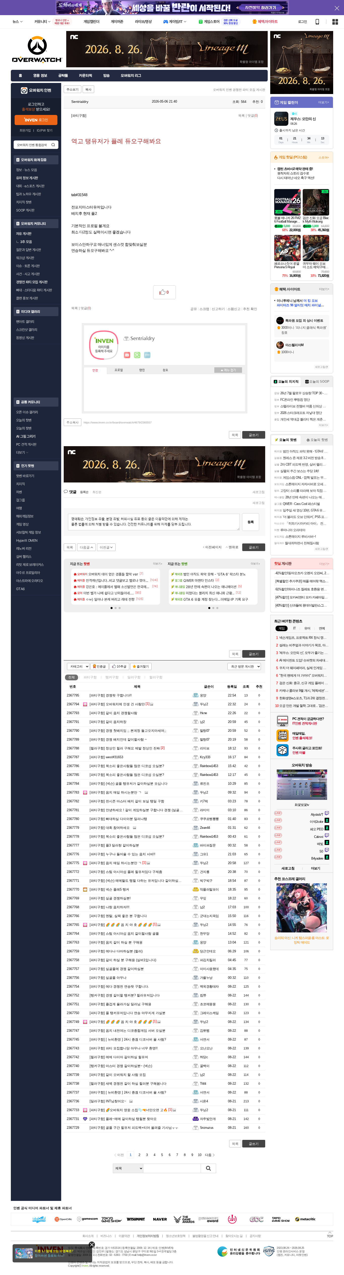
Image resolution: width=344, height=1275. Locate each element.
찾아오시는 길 (234, 1236)
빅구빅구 (206, 881)
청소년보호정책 (175, 1236)
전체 (71, 677)
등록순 (84, 492)
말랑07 (205, 731)
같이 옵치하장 (108, 722)
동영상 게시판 (25, 338)
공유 (193, 309)
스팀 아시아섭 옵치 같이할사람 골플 (124, 933)
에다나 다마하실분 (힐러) (116, 951)
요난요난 (206, 1048)
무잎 (203, 898)
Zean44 (205, 828)
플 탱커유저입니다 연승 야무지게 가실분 (127, 1013)
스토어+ (324, 157)
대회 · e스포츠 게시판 (30, 186)
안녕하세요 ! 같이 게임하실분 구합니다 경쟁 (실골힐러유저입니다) (146, 810)
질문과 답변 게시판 (28, 250)
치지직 (20, 484)
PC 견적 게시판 (26, 444)
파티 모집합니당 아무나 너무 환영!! (124, 1048)
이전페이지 (213, 547)
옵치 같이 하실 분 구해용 (116, 942)
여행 (19, 508)
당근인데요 (208, 951)
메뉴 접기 (228, 370)
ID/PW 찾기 (44, 130)
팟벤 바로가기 (25, 476)
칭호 (165, 370)
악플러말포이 (209, 889)
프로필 (119, 370)
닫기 (92, 1244)
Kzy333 (205, 757)
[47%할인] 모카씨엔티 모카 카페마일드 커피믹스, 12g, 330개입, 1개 (302, 597)
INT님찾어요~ (108, 1101)
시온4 (204, 1101)
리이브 (204, 748)
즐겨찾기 (143, 666)
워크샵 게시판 (25, 258)
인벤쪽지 (127, 355)
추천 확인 (250, 309)
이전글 (105, 547)
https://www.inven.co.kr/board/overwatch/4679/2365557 (118, 422)
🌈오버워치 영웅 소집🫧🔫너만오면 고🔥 (128, 1110)
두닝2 (204, 704)
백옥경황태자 (209, 986)
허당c (204, 1057)
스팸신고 (233, 309)
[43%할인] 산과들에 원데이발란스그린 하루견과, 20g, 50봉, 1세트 (302, 605)
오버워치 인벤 (40, 90)
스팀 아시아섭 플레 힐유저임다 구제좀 (126, 872)
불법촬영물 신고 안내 (205, 1236)
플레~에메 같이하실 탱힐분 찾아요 (123, 1119)
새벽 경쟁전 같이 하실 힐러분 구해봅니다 (128, 1083)
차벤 (19, 492)
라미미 (204, 810)
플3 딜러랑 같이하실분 (114, 845)
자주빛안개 (208, 1119)
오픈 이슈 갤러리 (27, 412)
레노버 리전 (23, 549)
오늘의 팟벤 (23, 428)
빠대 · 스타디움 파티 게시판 (34, 290)
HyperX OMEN (26, 540)
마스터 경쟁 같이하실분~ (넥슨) (121, 1066)
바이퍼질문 (208, 845)
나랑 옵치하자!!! (109, 907)
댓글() (253, 115)
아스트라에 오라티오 (29, 581)
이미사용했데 (209, 969)
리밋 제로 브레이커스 (30, 565)
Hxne (203, 713)
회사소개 (87, 1236)
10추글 (121, 666)
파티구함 (90, 677)
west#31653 (106, 757)
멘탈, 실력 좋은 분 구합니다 (118, 916)
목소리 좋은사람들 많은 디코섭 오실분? (127, 766)
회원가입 (25, 130)
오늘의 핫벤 (23, 420)
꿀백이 (204, 1066)
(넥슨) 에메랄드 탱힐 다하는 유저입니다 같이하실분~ (137, 881)
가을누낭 (206, 978)
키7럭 (204, 801)
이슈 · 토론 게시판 (28, 266)
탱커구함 (112, 677)
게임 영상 (22, 524)
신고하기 (218, 309)
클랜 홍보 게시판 (27, 298)
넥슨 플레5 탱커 (109, 889)
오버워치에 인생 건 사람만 (117, 704)
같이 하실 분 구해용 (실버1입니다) (123, 960)
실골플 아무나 (108, 978)
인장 (95, 370)
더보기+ (157, 563)
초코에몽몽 (208, 1004)
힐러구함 (155, 677)
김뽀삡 (204, 1031)
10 (199, 1155)
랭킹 (142, 370)
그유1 (204, 854)
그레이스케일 (209, 1013)
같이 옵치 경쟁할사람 (113, 713)
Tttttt (203, 1083)
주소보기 (72, 89)
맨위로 (233, 547)
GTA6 (20, 589)
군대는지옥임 (209, 916)
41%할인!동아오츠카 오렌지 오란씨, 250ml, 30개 (302, 573)
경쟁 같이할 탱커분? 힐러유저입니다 (125, 995)
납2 (202, 722)
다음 (208, 1155)
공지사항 (255, 1236)
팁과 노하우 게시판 (28, 194)
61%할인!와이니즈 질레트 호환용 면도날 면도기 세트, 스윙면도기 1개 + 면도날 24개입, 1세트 (302, 589)
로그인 (302, 22)
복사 (88, 89)
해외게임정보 (24, 516)
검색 (53, 145)
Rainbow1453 (209, 766)
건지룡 (204, 872)
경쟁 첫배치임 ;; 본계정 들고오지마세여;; (128, 731)
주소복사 (72, 422)
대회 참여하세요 (110, 828)
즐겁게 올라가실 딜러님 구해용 (120, 1004)
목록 (241, 115)
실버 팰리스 (23, 557)
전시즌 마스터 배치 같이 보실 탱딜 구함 (127, 801)
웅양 (203, 695)
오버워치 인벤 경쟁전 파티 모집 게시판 (239, 90)
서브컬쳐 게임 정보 (28, 532)
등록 (251, 522)
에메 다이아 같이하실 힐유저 (119, 1057)
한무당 (204, 933)
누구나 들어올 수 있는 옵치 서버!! (122, 854)
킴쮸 (203, 995)
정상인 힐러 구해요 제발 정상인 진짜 (125, 748)
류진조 (204, 783)
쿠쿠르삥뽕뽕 (209, 819)
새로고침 (259, 492)
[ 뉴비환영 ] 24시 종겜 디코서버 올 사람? (128, 1039)
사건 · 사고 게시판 (28, 274)
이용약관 (124, 1236)
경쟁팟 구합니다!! (111, 695)
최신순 (96, 492)
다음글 (85, 547)
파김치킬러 (208, 960)
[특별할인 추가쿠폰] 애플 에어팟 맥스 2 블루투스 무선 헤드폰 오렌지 (302, 581)
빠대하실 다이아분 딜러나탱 (118, 819)
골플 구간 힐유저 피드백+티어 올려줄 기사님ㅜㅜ (134, 1128)
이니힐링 (137, 355)
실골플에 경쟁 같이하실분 (117, 969)
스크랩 (204, 309)
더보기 (147, 355)
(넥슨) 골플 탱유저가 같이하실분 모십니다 (128, 783)
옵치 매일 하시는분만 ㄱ (116, 792)
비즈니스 (106, 1236)
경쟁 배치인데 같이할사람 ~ (118, 739)
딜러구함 (134, 677)
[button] (112, 608)
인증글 (101, 666)
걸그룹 (20, 500)
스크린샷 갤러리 (26, 330)
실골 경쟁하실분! (110, 898)
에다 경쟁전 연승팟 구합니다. (119, 986)
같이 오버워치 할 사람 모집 (118, 1075)
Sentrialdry (79, 102)
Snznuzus (207, 1128)
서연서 (204, 1039)
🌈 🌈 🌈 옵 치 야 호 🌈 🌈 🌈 (121, 925)
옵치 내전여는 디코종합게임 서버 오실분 (127, 1031)
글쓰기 (254, 654)
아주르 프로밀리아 (28, 573)
